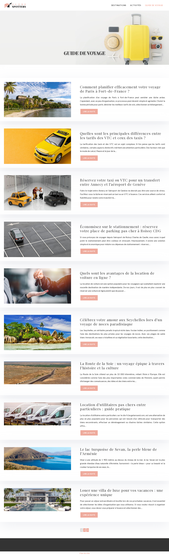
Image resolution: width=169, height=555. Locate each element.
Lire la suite (89, 111)
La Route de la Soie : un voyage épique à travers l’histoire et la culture (122, 365)
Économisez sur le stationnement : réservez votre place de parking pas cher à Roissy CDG (120, 228)
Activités (135, 5)
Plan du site (84, 553)
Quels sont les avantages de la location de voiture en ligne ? (117, 275)
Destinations (118, 5)
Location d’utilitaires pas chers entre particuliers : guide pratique (113, 406)
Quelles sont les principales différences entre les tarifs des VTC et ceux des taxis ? (120, 135)
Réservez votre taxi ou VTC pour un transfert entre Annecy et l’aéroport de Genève (120, 182)
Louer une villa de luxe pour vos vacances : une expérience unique (121, 492)
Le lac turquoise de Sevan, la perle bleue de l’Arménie (118, 451)
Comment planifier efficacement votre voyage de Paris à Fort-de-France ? (120, 88)
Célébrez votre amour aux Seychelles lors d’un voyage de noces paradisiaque (121, 321)
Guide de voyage (154, 5)
